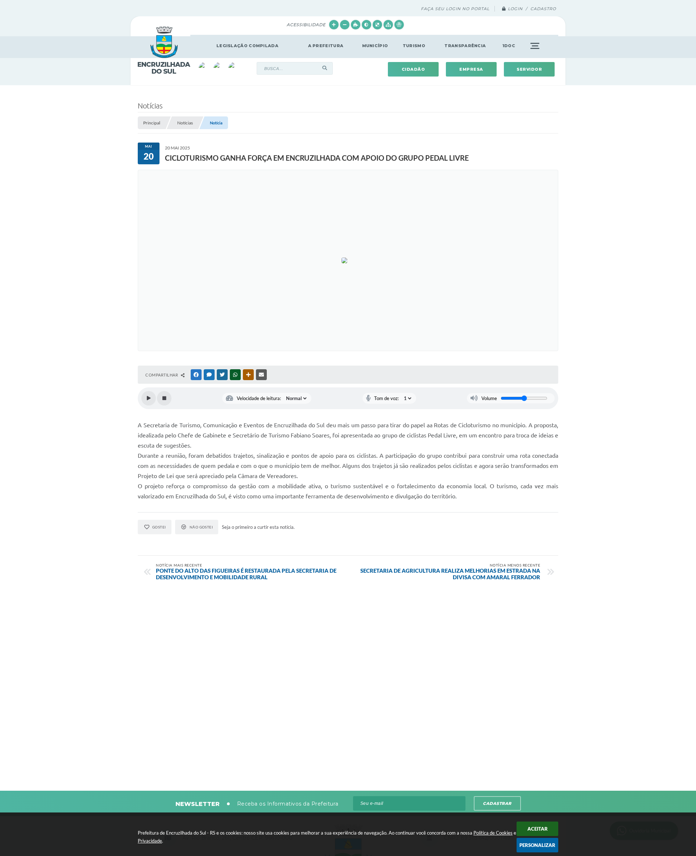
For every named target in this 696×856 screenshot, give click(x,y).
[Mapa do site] (388, 24)
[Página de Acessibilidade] (399, 24)
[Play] (148, 398)
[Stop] (164, 398)
